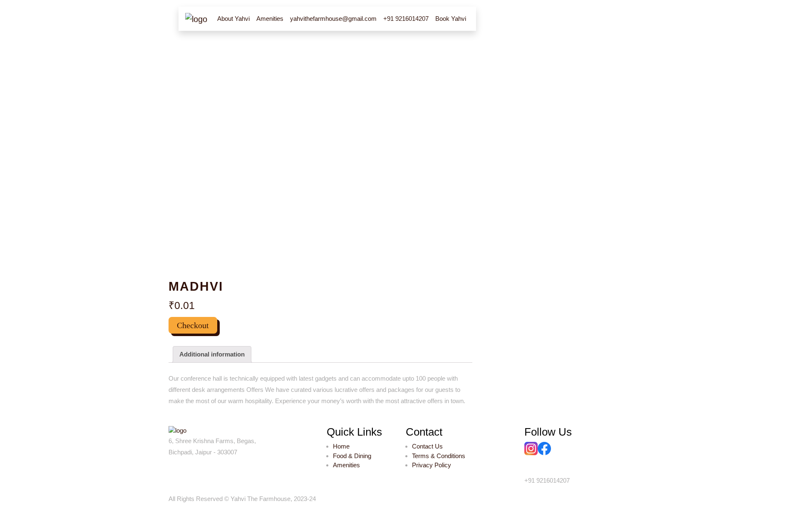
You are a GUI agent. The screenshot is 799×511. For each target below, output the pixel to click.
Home (341, 446)
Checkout (193, 325)
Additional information (212, 354)
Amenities (346, 465)
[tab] (212, 354)
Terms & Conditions (438, 455)
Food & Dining (352, 455)
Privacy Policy (431, 465)
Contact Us (427, 446)
